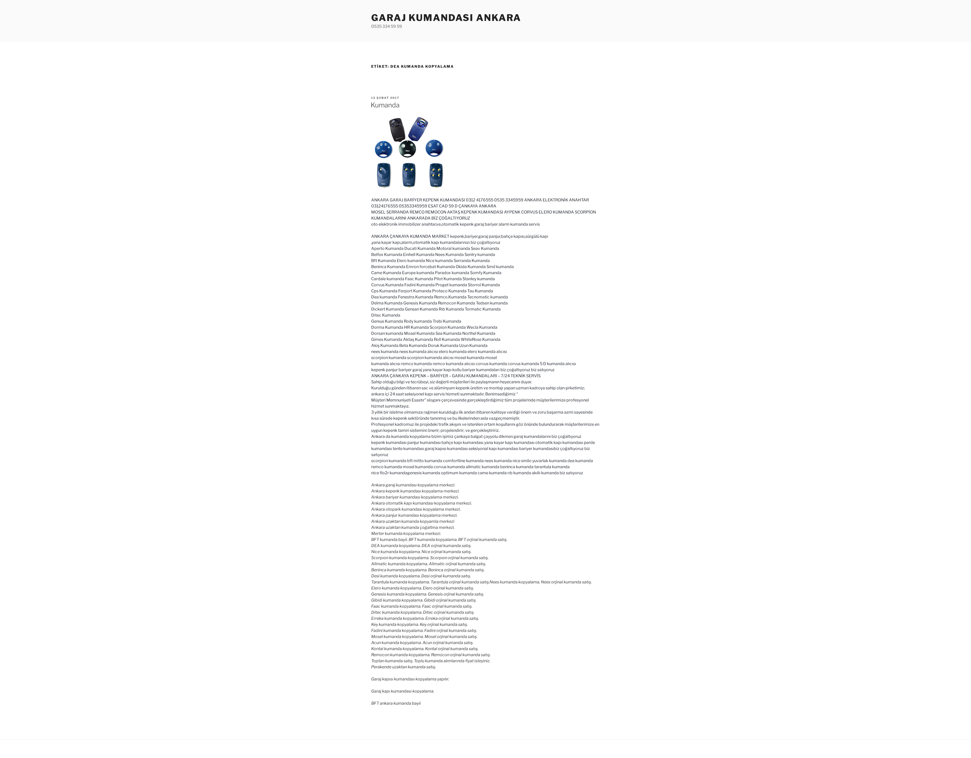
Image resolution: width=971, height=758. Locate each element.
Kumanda (385, 105)
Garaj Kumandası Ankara (446, 17)
